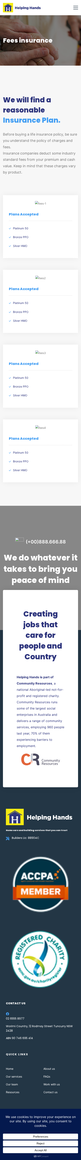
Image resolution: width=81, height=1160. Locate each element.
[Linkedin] (13, 1014)
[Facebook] (7, 1013)
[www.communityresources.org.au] (40, 759)
